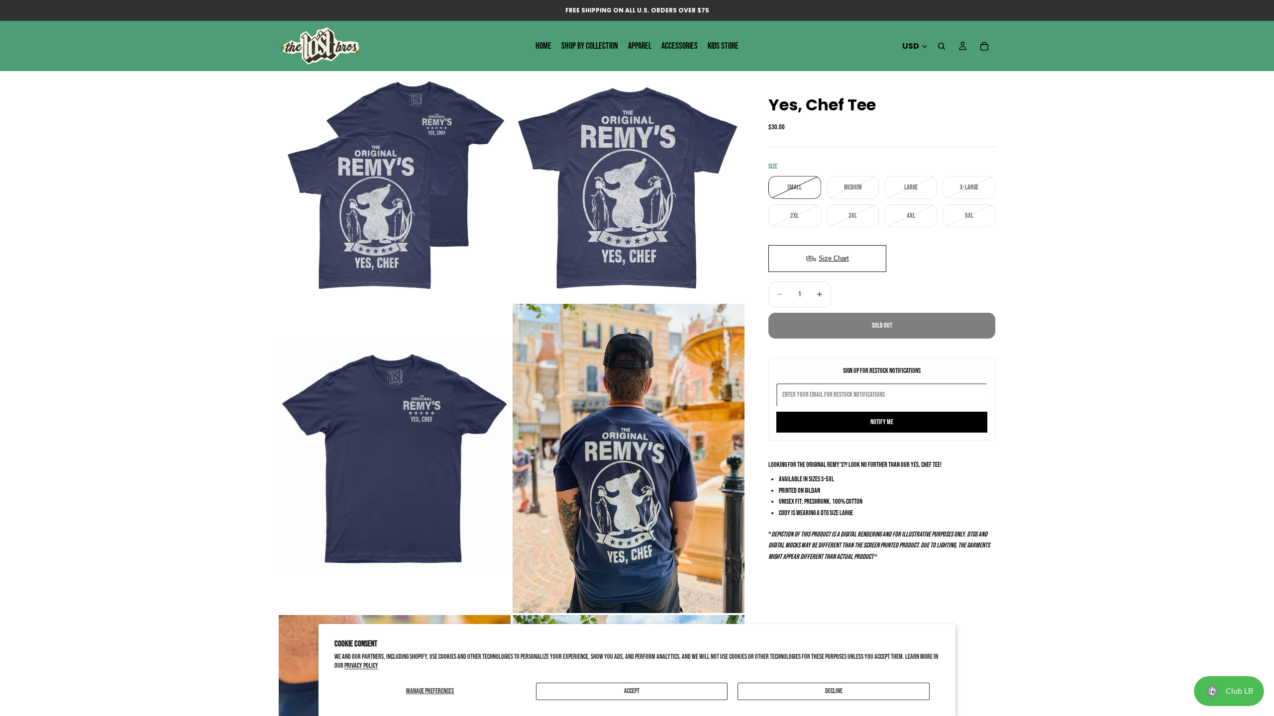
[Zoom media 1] (395, 186)
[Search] (942, 46)
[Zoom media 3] (395, 458)
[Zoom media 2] (628, 186)
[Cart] (984, 46)
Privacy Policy (361, 665)
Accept (631, 691)
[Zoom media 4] (628, 458)
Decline (834, 691)
